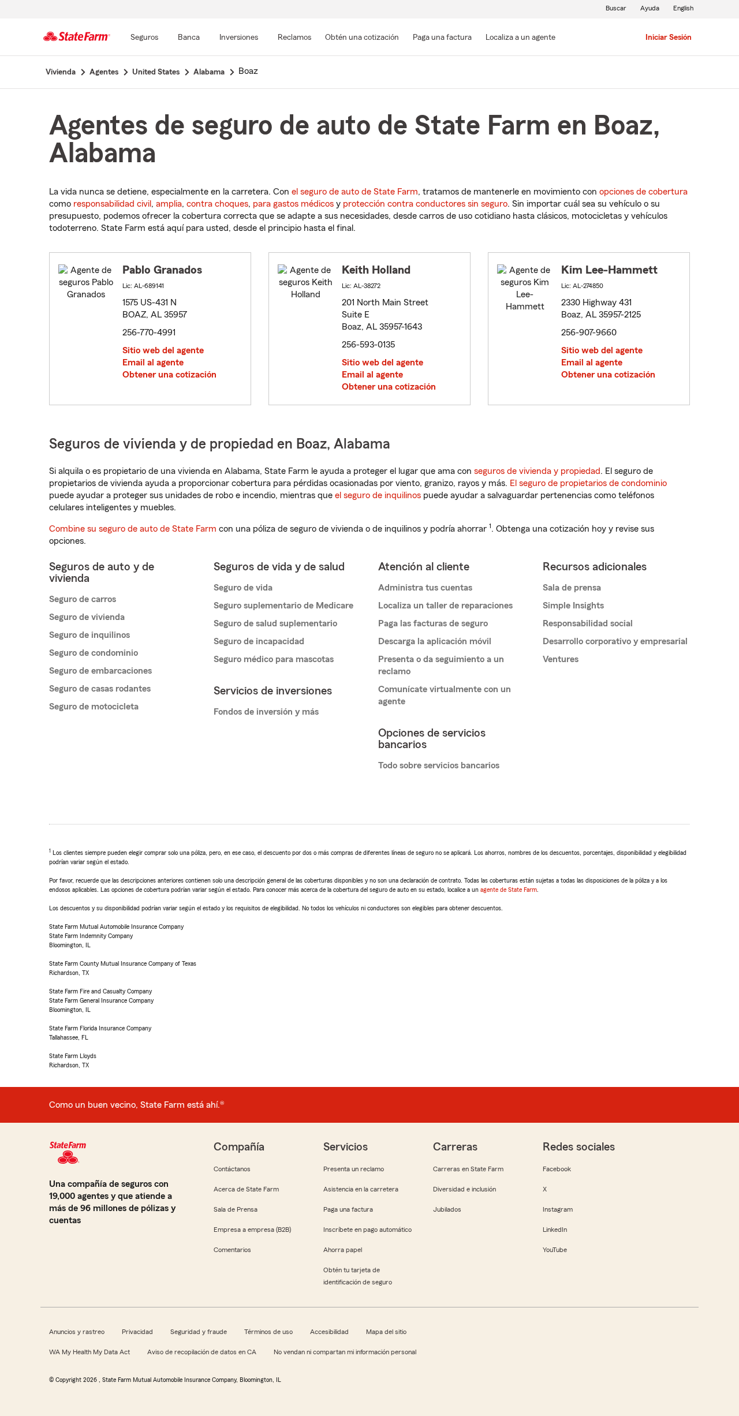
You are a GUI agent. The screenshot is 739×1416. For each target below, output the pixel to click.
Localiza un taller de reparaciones (445, 605)
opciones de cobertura (643, 191)
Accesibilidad (329, 1331)
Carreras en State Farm (468, 1168)
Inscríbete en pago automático (367, 1229)
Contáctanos (232, 1168)
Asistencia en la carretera (360, 1189)
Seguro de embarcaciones (100, 670)
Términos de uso (268, 1331)
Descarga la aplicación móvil (434, 641)
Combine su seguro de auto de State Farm (133, 528)
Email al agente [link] (153, 362)
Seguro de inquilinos (89, 635)
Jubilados (447, 1209)
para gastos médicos (293, 203)
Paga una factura (348, 1209)
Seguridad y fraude (198, 1331)
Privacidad (137, 1331)
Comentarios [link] (232, 1249)
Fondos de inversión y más (266, 711)
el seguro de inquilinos (378, 495)
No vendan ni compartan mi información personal (345, 1351)
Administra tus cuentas (425, 587)
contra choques (217, 203)
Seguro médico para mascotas (274, 659)
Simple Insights (573, 605)
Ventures (560, 659)
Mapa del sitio (386, 1331)
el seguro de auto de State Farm (355, 191)
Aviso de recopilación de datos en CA (201, 1351)
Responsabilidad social (588, 623)
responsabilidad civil (112, 203)
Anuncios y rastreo (76, 1331)
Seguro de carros (82, 599)
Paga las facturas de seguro (433, 623)
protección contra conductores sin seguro (425, 203)
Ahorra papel (342, 1249)
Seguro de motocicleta (94, 706)
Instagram (558, 1209)
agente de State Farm (508, 889)
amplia (169, 203)
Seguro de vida (243, 587)
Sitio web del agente (163, 350)
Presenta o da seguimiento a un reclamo (441, 665)
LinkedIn (555, 1229)
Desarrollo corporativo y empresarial (615, 641)
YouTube (555, 1249)
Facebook (557, 1168)
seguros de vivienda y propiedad (537, 471)
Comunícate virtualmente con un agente (444, 695)
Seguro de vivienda (87, 617)
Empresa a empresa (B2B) (252, 1229)
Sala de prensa (572, 587)
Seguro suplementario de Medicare (283, 605)
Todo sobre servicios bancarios (438, 765)
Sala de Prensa (235, 1209)
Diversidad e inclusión (464, 1189)
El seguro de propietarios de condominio (588, 483)
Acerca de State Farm (246, 1189)
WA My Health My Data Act (89, 1351)
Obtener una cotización (169, 374)
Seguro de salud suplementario (275, 623)
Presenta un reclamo (353, 1168)
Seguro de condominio (93, 652)
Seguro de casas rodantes (100, 688)
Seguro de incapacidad (259, 641)
